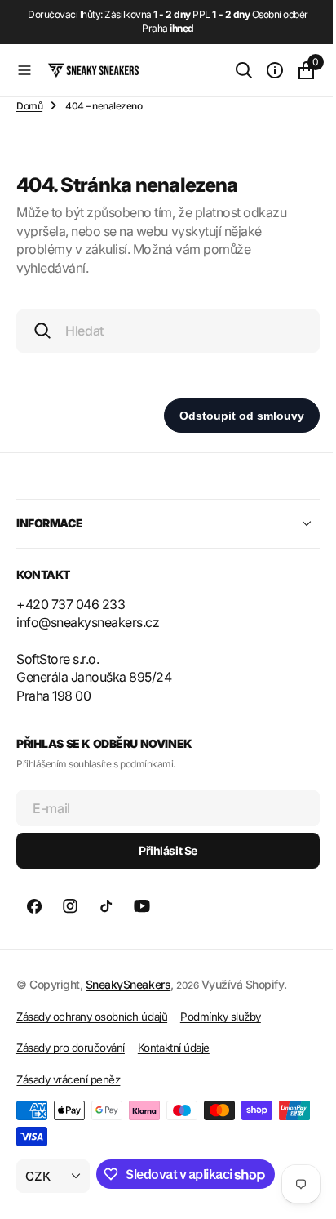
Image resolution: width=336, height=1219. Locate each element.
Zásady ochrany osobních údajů (91, 1016)
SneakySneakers (128, 984)
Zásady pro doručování (70, 1047)
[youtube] (142, 906)
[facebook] (34, 906)
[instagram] (70, 906)
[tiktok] (106, 906)
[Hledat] (231, 70)
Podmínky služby (220, 1016)
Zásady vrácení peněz (68, 1079)
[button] (24, 70)
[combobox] (161, 331)
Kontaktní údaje (174, 1047)
